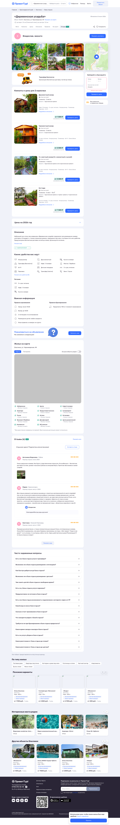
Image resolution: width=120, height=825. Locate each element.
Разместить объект (100, 3)
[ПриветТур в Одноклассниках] (22, 800)
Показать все (77, 439)
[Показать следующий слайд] (34, 103)
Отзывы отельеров (41, 792)
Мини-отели (28, 666)
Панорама (26, 352)
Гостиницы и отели (69, 663)
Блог (37, 786)
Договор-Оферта (41, 780)
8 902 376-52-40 (18, 787)
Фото (17, 26)
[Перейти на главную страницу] (20, 4)
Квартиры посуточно (32, 663)
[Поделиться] (94, 27)
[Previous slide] (102, 672)
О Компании (39, 783)
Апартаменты (96, 663)
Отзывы (64, 26)
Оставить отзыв (72, 447)
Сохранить (102, 26)
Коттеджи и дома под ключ (50, 663)
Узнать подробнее (82, 816)
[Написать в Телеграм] (26, 787)
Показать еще (47, 543)
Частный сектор (83, 663)
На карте (55, 26)
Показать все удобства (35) (21, 275)
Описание (39, 26)
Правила (47, 26)
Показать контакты (98, 36)
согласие (75, 792)
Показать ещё (18, 243)
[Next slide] (106, 672)
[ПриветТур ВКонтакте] (13, 800)
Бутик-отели (17, 666)
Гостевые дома (18, 663)
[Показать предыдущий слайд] (17, 103)
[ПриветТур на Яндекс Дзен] (17, 800)
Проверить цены (72, 117)
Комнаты (24, 26)
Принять (88, 820)
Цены (31, 26)
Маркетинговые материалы (44, 789)
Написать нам (74, 333)
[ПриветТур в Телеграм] (26, 800)
